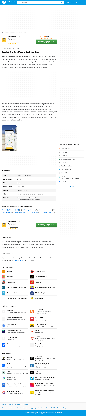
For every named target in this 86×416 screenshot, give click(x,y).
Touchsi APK (14, 223)
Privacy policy (32, 408)
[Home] (2, 32)
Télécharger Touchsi (29, 210)
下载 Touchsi (34, 212)
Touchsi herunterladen (45, 210)
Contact (10, 404)
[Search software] (61, 2)
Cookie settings (62, 408)
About (4, 404)
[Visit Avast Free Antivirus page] (46, 37)
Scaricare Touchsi (47, 212)
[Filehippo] (8, 2)
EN (80, 2)
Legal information (43, 408)
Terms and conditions (8, 408)
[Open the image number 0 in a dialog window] (9, 138)
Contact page (18, 260)
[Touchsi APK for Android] (4, 40)
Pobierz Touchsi (7, 212)
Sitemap (25, 404)
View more (71, 186)
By (13, 42)
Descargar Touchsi (20, 212)
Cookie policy (21, 408)
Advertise (17, 404)
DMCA (53, 408)
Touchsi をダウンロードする (10, 210)
